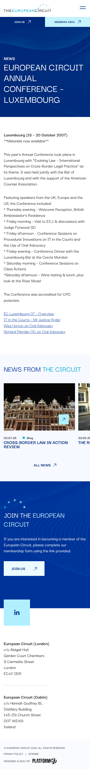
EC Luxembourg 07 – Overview (29, 313)
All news (42, 465)
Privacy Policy (13, 754)
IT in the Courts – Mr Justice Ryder (32, 319)
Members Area (64, 22)
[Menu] (83, 7)
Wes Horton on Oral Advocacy (28, 325)
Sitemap (33, 754)
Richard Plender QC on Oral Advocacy (35, 331)
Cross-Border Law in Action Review (39, 416)
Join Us (19, 22)
